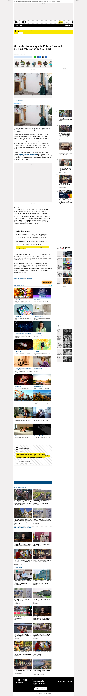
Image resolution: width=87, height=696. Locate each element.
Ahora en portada (18, 567)
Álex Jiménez (16, 638)
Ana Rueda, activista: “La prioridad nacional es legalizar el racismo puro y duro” (59, 338)
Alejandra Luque (17, 524)
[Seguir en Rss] (71, 681)
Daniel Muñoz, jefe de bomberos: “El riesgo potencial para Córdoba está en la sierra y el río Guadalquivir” (59, 332)
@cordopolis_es (18, 103)
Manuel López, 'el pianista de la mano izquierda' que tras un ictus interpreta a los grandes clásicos (22, 544)
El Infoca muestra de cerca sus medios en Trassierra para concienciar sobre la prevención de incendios (22, 653)
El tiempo (28, 1)
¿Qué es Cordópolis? (39, 693)
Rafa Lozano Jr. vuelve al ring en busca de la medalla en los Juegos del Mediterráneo (22, 636)
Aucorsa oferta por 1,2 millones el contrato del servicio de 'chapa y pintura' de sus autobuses (41, 601)
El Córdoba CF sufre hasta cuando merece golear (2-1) (22, 617)
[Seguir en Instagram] (64, 681)
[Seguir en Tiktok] (68, 681)
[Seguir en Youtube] (66, 681)
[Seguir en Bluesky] (58, 681)
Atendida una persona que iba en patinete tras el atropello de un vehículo (41, 636)
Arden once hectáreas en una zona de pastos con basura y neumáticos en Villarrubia (42, 672)
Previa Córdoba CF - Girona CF (51, 1)
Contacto (49, 693)
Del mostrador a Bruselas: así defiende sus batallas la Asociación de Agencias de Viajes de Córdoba (59, 274)
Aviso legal (45, 693)
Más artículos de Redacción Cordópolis (23, 527)
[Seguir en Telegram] (63, 681)
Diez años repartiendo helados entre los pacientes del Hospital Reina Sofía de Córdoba (23, 562)
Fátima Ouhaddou (57, 1)
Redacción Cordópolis (18, 100)
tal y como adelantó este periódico (27, 154)
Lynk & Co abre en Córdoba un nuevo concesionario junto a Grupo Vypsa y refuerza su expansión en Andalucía (59, 254)
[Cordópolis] (22, 680)
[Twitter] (43, 57)
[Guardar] (48, 57)
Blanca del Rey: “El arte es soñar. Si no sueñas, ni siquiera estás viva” (59, 359)
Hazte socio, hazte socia (24, 461)
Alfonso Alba (35, 505)
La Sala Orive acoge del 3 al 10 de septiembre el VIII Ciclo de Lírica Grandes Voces (41, 544)
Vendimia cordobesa (24, 1)
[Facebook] (38, 57)
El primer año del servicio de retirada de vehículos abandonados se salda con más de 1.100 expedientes (65, 152)
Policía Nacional (29, 278)
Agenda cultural (44, 1)
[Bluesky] (40, 57)
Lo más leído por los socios (20, 487)
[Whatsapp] (35, 57)
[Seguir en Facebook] (61, 681)
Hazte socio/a (61, 22)
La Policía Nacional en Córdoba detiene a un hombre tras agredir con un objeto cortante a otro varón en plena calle (65, 201)
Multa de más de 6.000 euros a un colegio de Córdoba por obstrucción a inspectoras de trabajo (42, 521)
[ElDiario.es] (68, 25)
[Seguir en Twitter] (60, 681)
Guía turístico (32, 1)
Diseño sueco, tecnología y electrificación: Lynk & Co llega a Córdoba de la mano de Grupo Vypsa (59, 267)
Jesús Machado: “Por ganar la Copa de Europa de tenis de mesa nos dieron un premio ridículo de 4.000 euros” (59, 345)
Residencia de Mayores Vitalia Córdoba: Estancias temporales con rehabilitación (59, 260)
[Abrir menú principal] (72, 22)
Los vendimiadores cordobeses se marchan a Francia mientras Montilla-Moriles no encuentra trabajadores (41, 502)
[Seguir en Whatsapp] (70, 681)
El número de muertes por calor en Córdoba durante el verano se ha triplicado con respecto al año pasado (42, 582)
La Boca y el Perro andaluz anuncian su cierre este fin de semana (42, 561)
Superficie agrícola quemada (37, 1)
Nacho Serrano (16, 619)
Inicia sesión (66, 22)
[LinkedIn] (46, 57)
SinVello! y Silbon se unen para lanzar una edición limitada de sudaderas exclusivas (59, 281)
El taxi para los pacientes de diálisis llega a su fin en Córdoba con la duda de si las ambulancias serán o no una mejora (22, 582)
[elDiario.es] (22, 682)
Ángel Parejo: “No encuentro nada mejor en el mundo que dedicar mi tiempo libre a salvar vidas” (59, 352)
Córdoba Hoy (18, 25)
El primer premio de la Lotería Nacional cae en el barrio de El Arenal (65, 119)
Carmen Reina (16, 505)
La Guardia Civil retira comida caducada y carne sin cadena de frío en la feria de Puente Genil (65, 168)
